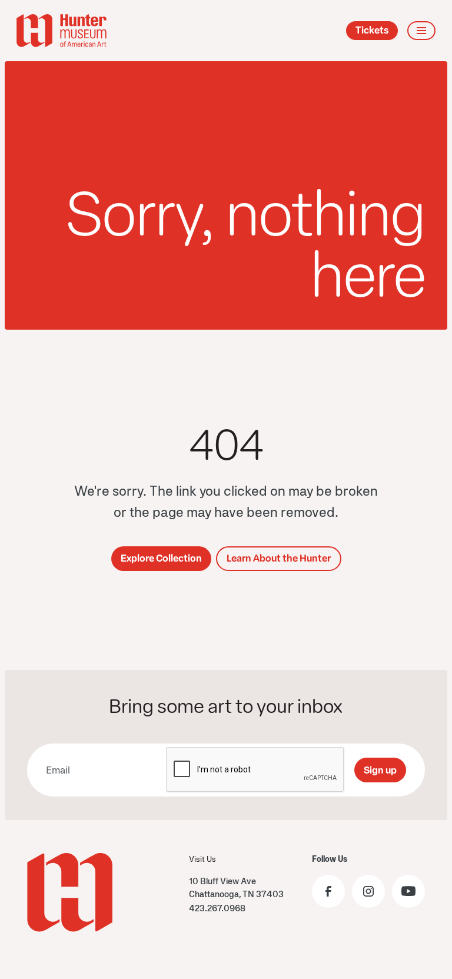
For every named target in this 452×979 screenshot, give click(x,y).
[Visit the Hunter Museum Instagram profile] (368, 891)
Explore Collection (161, 558)
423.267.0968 (217, 908)
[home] (61, 30)
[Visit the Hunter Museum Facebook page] (328, 891)
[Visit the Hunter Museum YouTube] (408, 891)
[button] (421, 30)
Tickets (371, 30)
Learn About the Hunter (279, 558)
